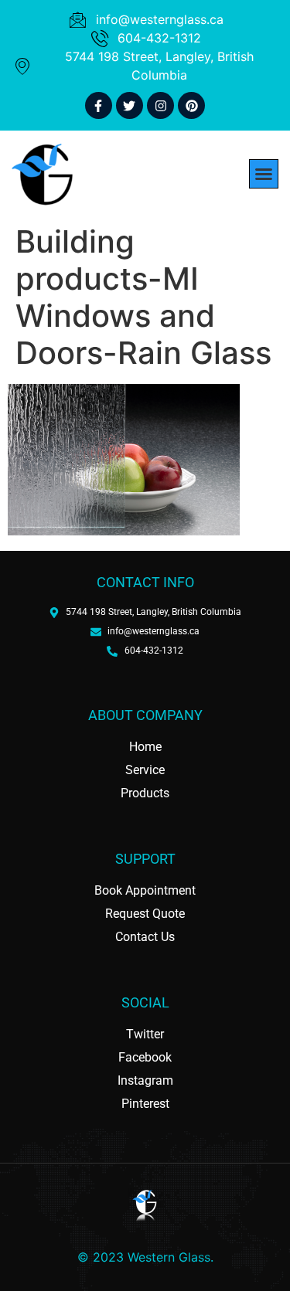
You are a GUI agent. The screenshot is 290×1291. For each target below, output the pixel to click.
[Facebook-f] (98, 105)
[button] (263, 174)
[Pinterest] (191, 105)
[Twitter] (129, 105)
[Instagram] (160, 105)
